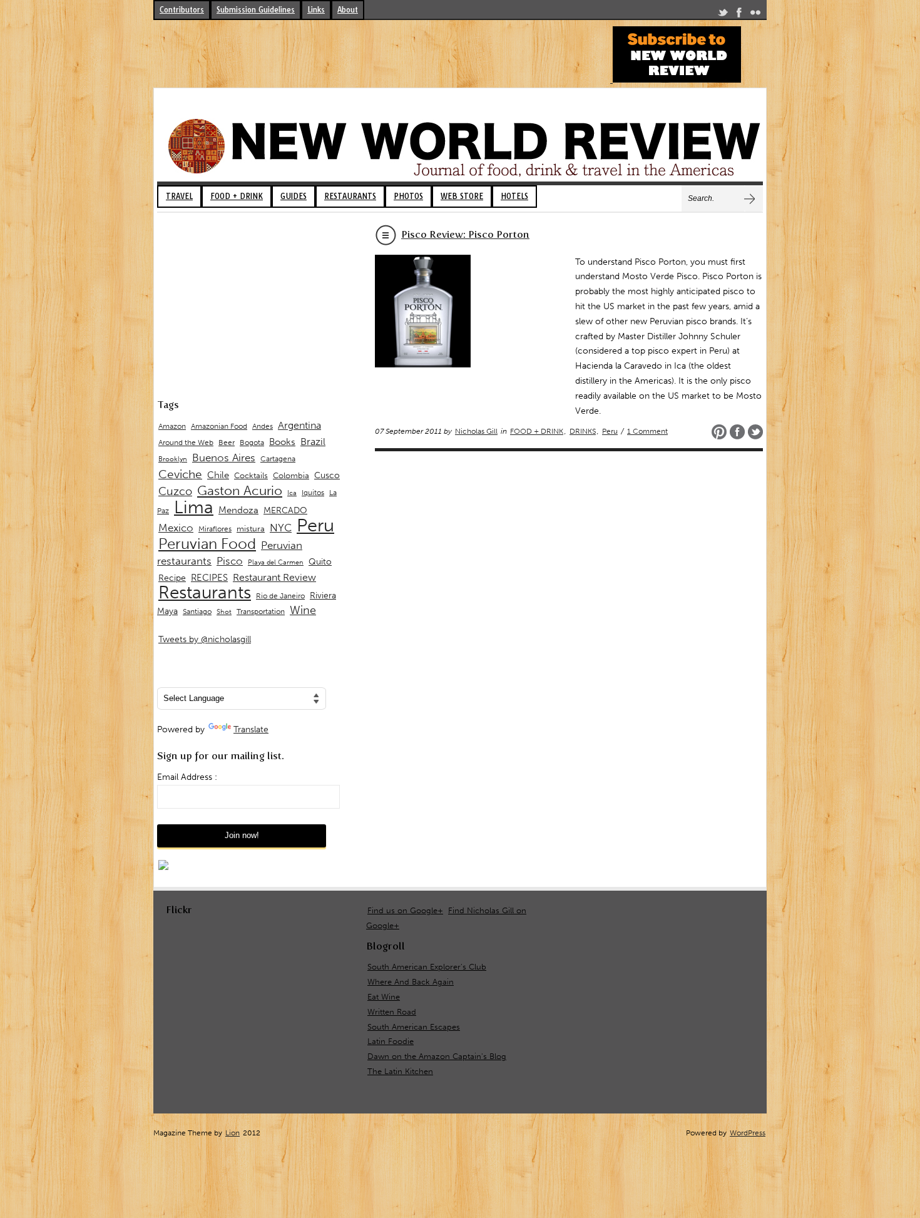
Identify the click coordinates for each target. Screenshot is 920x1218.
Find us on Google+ (405, 910)
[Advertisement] (381, 54)
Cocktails (251, 475)
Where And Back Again (410, 981)
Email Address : (187, 777)
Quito (320, 561)
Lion (232, 1132)
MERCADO (285, 510)
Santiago (197, 611)
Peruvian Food (207, 544)
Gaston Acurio (239, 490)
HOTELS (514, 196)
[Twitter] (723, 14)
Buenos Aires (223, 457)
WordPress (747, 1132)
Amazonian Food (219, 426)
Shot (224, 612)
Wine (303, 610)
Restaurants (204, 592)
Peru (610, 431)
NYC (281, 527)
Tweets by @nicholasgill (204, 639)
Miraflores (215, 529)
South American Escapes (413, 1026)
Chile (218, 475)
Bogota (252, 442)
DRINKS (583, 431)
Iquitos (313, 492)
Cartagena (277, 458)
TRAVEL (179, 196)
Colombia (291, 475)
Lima (193, 507)
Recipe (172, 578)
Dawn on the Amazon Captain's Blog (436, 1056)
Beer (226, 442)
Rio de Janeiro (280, 595)
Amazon (172, 426)
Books (282, 442)
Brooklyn (172, 459)
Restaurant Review (274, 577)
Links (316, 9)
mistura (251, 528)
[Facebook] (739, 14)
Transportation (261, 611)
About (347, 9)
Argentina (299, 425)
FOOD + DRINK (236, 196)
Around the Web (185, 442)
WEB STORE (462, 196)
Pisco (230, 561)
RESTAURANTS (350, 196)
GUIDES (293, 196)
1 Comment (647, 431)
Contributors (182, 9)
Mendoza (238, 510)
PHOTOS (408, 196)
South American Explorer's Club (426, 966)
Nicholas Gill (476, 431)
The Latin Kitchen (400, 1071)
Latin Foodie (390, 1041)
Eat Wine (383, 996)
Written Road (391, 1011)
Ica (292, 493)
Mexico (175, 527)
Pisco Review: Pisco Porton (465, 234)
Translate (250, 729)
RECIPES (209, 577)
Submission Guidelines (256, 9)
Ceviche (180, 474)
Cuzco (175, 491)
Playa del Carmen (276, 562)
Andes (262, 426)
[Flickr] (755, 14)
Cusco (327, 475)
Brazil (312, 442)
